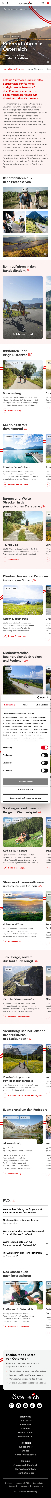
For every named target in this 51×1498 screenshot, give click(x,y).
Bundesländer (25, 1447)
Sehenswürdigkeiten (25, 1454)
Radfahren (25, 1424)
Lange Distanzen (35, 69)
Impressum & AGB (22, 1483)
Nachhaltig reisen (25, 1473)
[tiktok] (32, 1405)
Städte (25, 1451)
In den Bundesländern (13, 69)
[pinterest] (25, 1405)
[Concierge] (8, 3)
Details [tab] (26, 705)
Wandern (25, 1428)
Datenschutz (38, 1483)
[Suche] (3, 3)
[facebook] (18, 1405)
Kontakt (8, 1483)
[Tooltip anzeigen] (48, 62)
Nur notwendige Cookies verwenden (25, 798)
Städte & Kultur (25, 1432)
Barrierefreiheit (36, 1486)
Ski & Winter (25, 1420)
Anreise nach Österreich (25, 1465)
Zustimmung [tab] (9, 705)
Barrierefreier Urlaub (25, 1469)
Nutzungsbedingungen (18, 1486)
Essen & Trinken (25, 1436)
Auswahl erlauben (25, 790)
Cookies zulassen (25, 782)
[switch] (44, 755)
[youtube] (39, 1405)
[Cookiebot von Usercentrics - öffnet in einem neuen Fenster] (37, 698)
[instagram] (11, 1405)
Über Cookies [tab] (42, 705)
